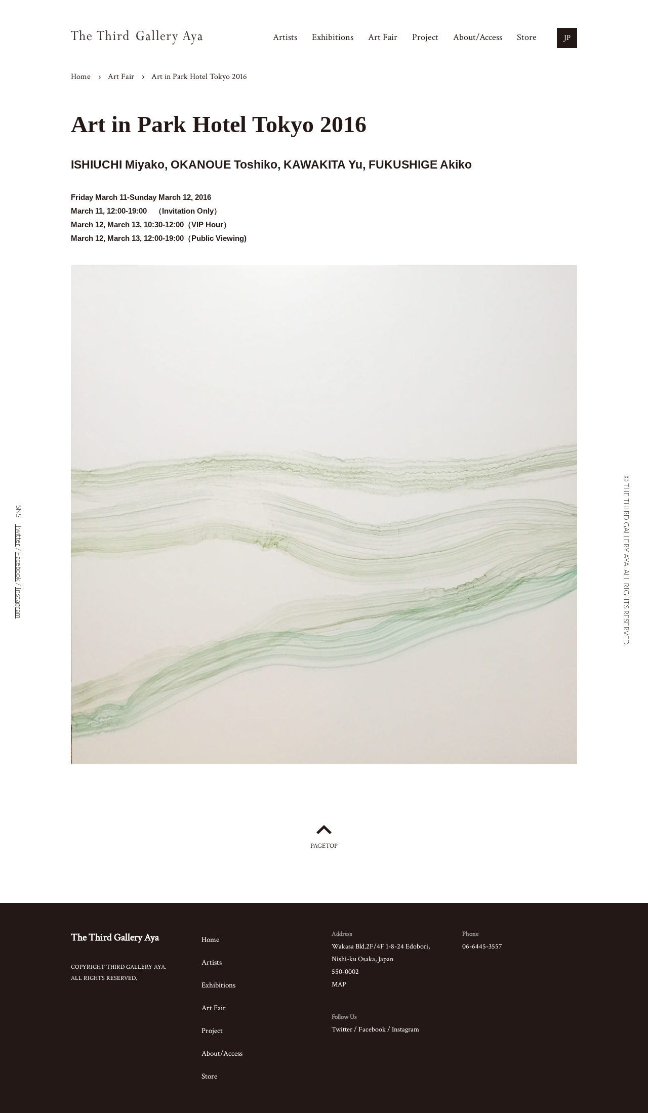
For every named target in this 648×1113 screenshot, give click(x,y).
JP (567, 38)
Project (425, 37)
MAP (339, 984)
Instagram (405, 1029)
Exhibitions (332, 37)
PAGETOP (324, 846)
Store (527, 37)
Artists (285, 37)
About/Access (477, 37)
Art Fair (382, 37)
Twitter (342, 1029)
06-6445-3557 (482, 946)
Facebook (372, 1029)
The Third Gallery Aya (115, 937)
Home (81, 76)
